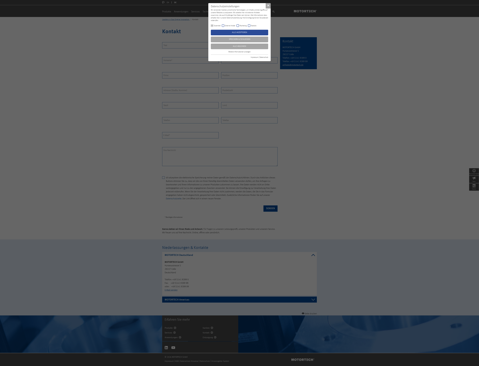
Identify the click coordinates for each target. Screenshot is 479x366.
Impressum (254, 57)
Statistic (253, 26)
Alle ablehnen (239, 46)
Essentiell (217, 26)
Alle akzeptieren (239, 32)
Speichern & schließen (239, 39)
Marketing (243, 26)
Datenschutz (264, 57)
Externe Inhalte (230, 26)
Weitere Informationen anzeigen (239, 52)
